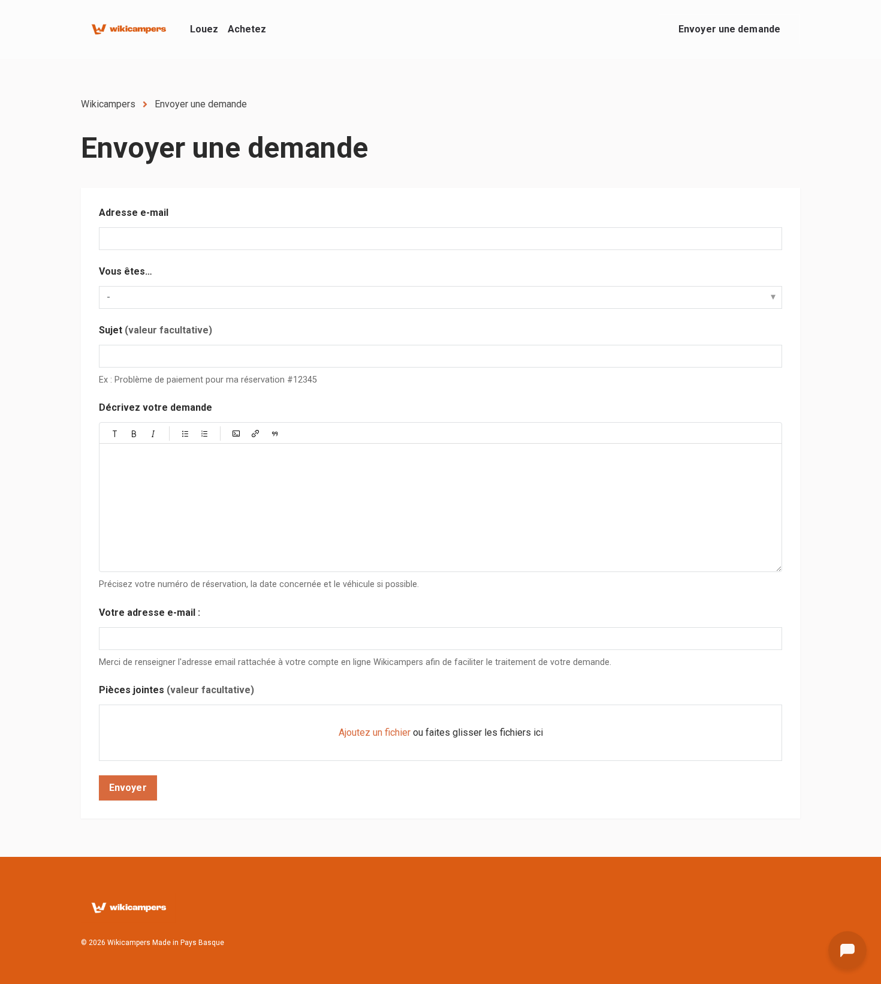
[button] (115, 433)
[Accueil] (128, 29)
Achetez (247, 29)
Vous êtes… (125, 271)
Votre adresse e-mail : (149, 612)
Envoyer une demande (729, 29)
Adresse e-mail (133, 212)
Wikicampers (108, 104)
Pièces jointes (176, 690)
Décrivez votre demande (155, 407)
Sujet (155, 330)
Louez (204, 29)
